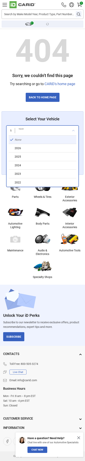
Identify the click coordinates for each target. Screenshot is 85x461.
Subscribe (13, 336)
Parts (15, 196)
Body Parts (42, 223)
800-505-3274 (29, 363)
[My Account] (72, 4)
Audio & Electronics (42, 252)
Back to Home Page (42, 97)
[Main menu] (4, 4)
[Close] (78, 437)
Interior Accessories (69, 225)
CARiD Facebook (7, 441)
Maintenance (15, 250)
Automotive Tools (69, 250)
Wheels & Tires (42, 196)
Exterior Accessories (69, 198)
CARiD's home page (59, 84)
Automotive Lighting (15, 225)
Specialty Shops (42, 277)
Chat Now (37, 449)
